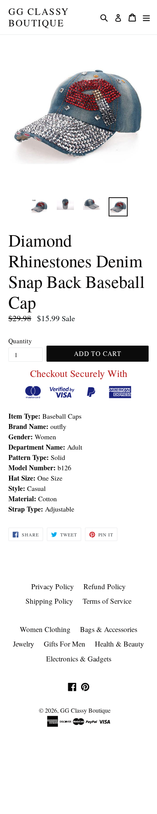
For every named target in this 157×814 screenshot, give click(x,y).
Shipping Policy (49, 601)
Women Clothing (45, 629)
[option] (39, 206)
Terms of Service (107, 601)
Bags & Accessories (108, 629)
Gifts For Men (64, 643)
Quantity (20, 340)
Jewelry (23, 643)
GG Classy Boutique (38, 17)
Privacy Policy (52, 586)
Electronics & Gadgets (78, 658)
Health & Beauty (119, 643)
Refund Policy (104, 586)
